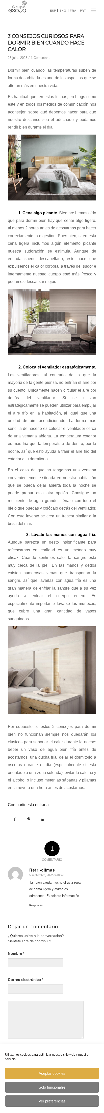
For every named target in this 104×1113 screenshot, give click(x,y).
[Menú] (93, 10)
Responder (36, 905)
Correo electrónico (25, 980)
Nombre (16, 954)
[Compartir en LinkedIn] (42, 819)
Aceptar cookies (52, 1073)
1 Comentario (40, 58)
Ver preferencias (52, 1101)
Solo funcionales (52, 1087)
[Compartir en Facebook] (15, 819)
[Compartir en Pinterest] (29, 819)
